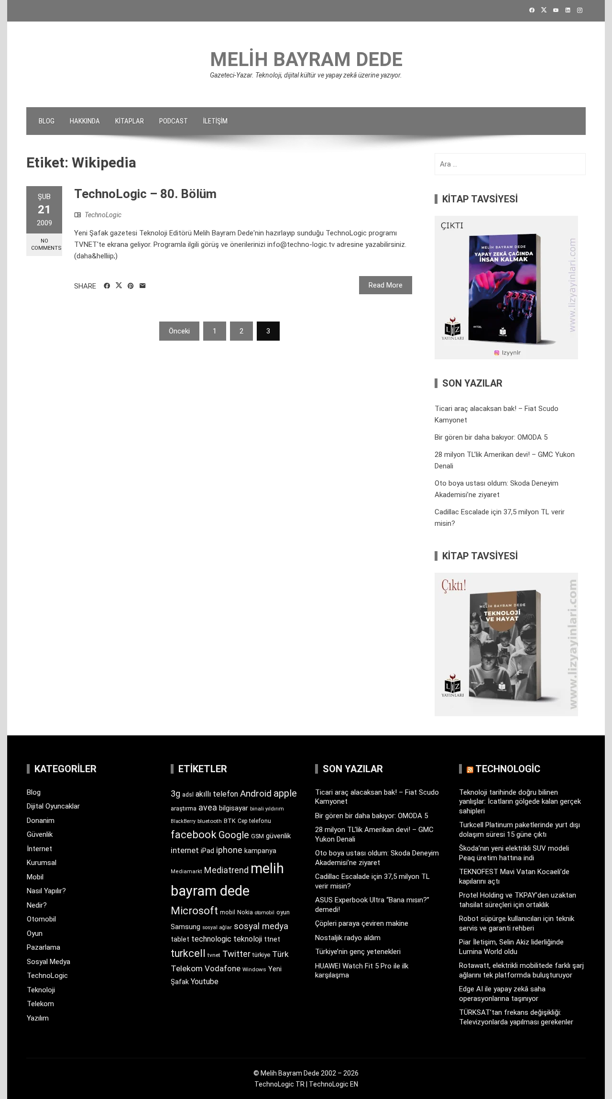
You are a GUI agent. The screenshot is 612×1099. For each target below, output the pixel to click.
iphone (229, 850)
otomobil (264, 913)
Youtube (205, 981)
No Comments (46, 244)
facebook (194, 834)
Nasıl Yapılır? (46, 891)
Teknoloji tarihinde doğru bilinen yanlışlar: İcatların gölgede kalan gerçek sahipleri (520, 801)
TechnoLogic (103, 215)
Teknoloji (41, 990)
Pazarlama (43, 947)
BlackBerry (183, 821)
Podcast (173, 121)
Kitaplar (129, 121)
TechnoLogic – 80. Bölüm (145, 194)
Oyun (35, 933)
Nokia (245, 912)
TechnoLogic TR (279, 1084)
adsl (188, 794)
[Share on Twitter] (119, 285)
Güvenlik (40, 834)
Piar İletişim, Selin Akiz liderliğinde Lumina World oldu (511, 947)
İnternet (39, 848)
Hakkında (85, 121)
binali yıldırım (267, 809)
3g (175, 793)
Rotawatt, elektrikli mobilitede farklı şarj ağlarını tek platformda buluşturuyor (521, 970)
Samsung (185, 927)
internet (185, 850)
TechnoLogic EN (333, 1084)
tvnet (214, 955)
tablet (180, 939)
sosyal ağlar (217, 927)
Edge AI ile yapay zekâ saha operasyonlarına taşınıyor (502, 994)
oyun (283, 912)
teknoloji (247, 939)
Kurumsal (41, 862)
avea (207, 807)
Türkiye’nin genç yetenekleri (358, 951)
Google (234, 835)
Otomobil (41, 919)
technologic (211, 939)
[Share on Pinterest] (131, 286)
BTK (230, 820)
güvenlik (278, 836)
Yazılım (38, 1018)
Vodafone (222, 968)
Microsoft (194, 910)
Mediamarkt (186, 871)
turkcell (188, 953)
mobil (227, 912)
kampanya (260, 851)
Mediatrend (226, 870)
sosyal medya (261, 926)
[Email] (143, 286)
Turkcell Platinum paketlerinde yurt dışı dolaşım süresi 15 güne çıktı (519, 830)
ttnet (272, 939)
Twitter (236, 954)
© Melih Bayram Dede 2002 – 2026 (306, 1073)
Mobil (35, 877)
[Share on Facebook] (107, 286)
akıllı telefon (217, 794)
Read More (386, 285)
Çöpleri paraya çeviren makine (361, 923)
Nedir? (37, 905)
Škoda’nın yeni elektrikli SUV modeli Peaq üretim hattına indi (514, 853)
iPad (207, 851)
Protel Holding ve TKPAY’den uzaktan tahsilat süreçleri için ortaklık (517, 900)
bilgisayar (233, 808)
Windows (254, 969)
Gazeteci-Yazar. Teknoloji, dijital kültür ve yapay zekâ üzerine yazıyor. (306, 75)
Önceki (179, 331)
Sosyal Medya (48, 961)
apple (285, 793)
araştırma (184, 808)
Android (256, 793)
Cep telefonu (254, 821)
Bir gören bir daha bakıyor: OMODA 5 (491, 437)
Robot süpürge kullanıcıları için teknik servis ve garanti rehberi (516, 923)
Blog (47, 121)
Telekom (40, 1003)
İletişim (215, 121)
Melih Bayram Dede (306, 59)
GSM (257, 836)
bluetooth (209, 821)
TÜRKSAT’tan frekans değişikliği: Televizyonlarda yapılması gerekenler (516, 1017)
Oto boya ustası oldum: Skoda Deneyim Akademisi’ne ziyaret (377, 858)
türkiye (261, 954)
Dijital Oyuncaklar (53, 806)
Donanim (41, 820)
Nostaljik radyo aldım (348, 937)
